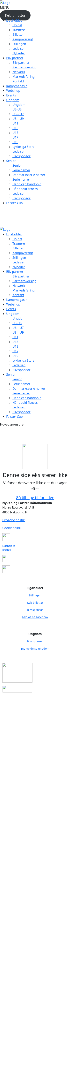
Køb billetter (15, 15)
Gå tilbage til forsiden (35, 497)
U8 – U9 (18, 119)
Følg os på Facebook (35, 617)
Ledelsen (18, 48)
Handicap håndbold (26, 184)
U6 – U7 (18, 114)
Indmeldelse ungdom (35, 648)
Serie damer (21, 170)
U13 (15, 128)
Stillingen (19, 44)
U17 (15, 137)
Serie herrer (21, 179)
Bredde (6, 549)
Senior (17, 165)
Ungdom (18, 104)
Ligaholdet (8, 546)
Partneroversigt (24, 67)
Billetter (18, 34)
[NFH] (5, 2)
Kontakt (18, 81)
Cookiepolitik (12, 528)
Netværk (18, 72)
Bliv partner (21, 62)
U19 (15, 142)
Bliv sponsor (21, 156)
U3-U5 (17, 109)
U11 (15, 123)
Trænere (18, 30)
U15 (15, 133)
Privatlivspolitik (13, 520)
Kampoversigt (22, 39)
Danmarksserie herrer (28, 175)
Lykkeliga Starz (23, 147)
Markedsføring (23, 76)
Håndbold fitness (25, 189)
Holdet (17, 25)
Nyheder (18, 53)
